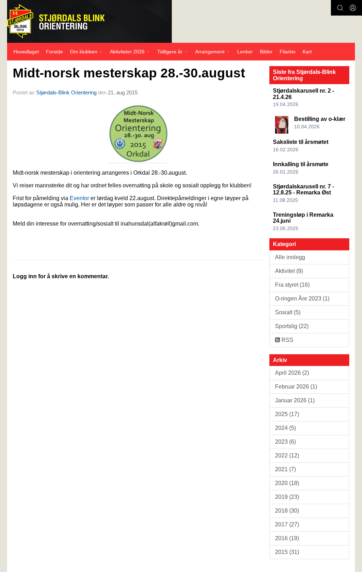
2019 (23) (287, 497)
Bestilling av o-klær (319, 119)
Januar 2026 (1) (295, 400)
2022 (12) (287, 456)
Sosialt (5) (287, 312)
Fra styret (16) (292, 285)
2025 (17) (287, 414)
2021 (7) (285, 469)
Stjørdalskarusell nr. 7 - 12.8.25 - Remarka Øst (303, 189)
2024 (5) (285, 428)
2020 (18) (287, 483)
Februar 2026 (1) (296, 387)
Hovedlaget (26, 51)
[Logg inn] (352, 7)
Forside (54, 51)
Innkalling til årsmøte (300, 164)
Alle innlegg (290, 257)
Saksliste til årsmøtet (300, 142)
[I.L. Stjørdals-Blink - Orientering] (89, 21)
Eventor (79, 198)
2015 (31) (287, 552)
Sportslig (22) (292, 326)
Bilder (266, 51)
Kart (307, 51)
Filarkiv (288, 51)
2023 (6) (285, 442)
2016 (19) (287, 538)
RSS (286, 340)
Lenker (245, 51)
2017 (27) (287, 524)
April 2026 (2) (292, 373)
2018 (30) (287, 511)
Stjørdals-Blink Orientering (66, 92)
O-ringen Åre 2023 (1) (302, 299)
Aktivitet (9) (289, 271)
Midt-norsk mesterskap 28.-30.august (129, 73)
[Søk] (340, 7)
